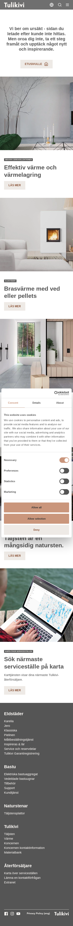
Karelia (9, 721)
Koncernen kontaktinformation (24, 848)
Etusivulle (33, 64)
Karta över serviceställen (21, 873)
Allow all (36, 507)
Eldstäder (13, 713)
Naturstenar (16, 805)
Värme (8, 838)
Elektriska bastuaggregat (21, 774)
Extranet (9, 882)
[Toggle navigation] (67, 5)
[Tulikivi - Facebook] (6, 914)
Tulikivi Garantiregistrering (21, 753)
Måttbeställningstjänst (18, 739)
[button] (60, 5)
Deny (36, 529)
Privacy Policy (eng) (38, 913)
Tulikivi (11, 826)
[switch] (64, 470)
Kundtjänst (11, 792)
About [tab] (60, 402)
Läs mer (14, 185)
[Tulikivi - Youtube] (18, 914)
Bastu (10, 766)
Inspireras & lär (14, 744)
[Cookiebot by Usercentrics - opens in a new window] (54, 393)
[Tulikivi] (18, 5)
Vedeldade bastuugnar (19, 779)
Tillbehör (10, 783)
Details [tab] (36, 402)
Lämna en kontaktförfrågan (22, 877)
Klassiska (10, 730)
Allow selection (37, 518)
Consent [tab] (13, 402)
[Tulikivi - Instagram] (12, 914)
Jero (7, 725)
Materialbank (13, 852)
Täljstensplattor (14, 813)
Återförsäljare (18, 865)
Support (9, 788)
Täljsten (9, 834)
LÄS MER (14, 306)
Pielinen (9, 735)
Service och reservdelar (20, 749)
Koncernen (11, 843)
